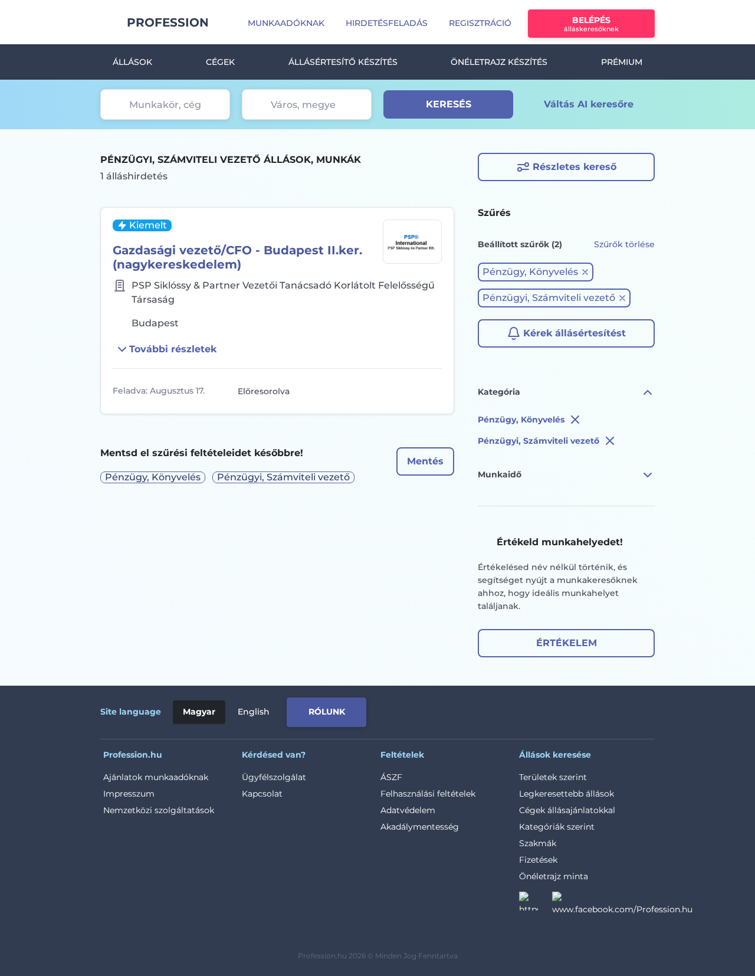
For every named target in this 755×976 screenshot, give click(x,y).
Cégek (220, 62)
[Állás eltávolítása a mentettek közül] (431, 391)
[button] (535, 272)
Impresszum (129, 793)
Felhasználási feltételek (427, 793)
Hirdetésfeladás (387, 23)
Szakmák (537, 843)
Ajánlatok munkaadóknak (155, 777)
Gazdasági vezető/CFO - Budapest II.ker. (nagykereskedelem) (237, 257)
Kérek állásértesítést (574, 333)
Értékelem (566, 643)
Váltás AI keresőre (588, 104)
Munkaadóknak (286, 23)
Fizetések (538, 859)
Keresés (448, 104)
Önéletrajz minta (553, 876)
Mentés (425, 461)
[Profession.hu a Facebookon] (622, 905)
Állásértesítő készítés (343, 62)
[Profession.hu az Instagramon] (535, 905)
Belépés (591, 24)
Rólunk (326, 711)
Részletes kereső (574, 166)
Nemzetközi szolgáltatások (158, 810)
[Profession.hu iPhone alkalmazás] (521, 710)
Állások (132, 62)
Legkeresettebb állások (566, 793)
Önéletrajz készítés (499, 62)
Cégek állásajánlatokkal (567, 810)
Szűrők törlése (624, 244)
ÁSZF (391, 777)
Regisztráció (480, 23)
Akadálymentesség (419, 826)
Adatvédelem (407, 810)
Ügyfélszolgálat (274, 777)
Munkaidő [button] (499, 474)
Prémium (621, 62)
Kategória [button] (499, 392)
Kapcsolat (262, 793)
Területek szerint (553, 777)
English (254, 711)
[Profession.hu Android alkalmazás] (605, 710)
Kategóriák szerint (557, 826)
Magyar (199, 711)
